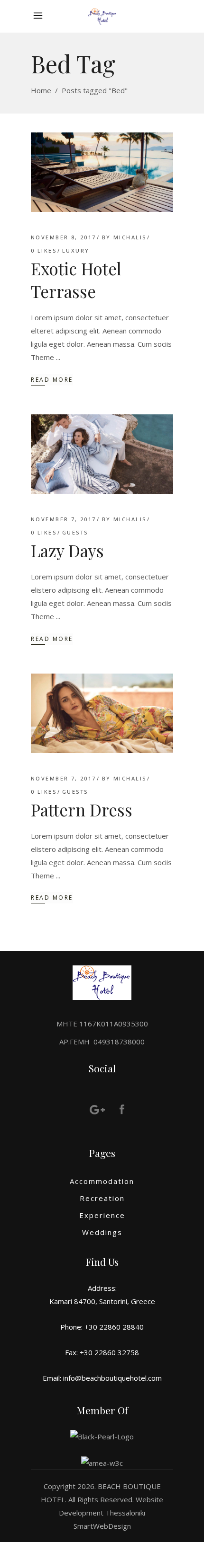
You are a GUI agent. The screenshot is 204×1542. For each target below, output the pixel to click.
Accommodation (102, 1181)
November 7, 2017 (63, 519)
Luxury (76, 250)
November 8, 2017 (63, 237)
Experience (102, 1215)
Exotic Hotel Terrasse (76, 279)
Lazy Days (67, 550)
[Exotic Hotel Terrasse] (102, 172)
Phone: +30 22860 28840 (102, 1327)
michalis (129, 237)
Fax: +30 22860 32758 (102, 1352)
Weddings (102, 1232)
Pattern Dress (81, 809)
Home (41, 90)
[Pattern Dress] (102, 713)
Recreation (102, 1198)
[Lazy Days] (102, 454)
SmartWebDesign (102, 1526)
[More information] (40, 16)
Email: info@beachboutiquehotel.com (102, 1378)
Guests (75, 532)
